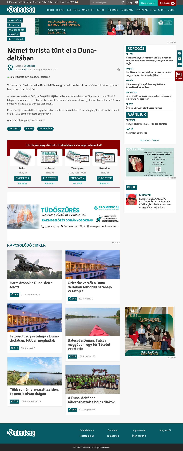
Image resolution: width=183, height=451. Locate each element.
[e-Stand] (179, 76)
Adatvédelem (86, 430)
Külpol (101, 9)
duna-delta (14, 128)
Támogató (77, 168)
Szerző (19, 66)
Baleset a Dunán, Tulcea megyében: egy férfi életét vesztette (89, 345)
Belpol (60, 9)
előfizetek (22, 178)
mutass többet (149, 140)
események (17, 39)
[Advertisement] (149, 260)
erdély (14, 34)
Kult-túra (73, 9)
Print (22, 168)
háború (15, 25)
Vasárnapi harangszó (136, 133)
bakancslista (17, 29)
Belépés (131, 2)
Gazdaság (142, 9)
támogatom (77, 178)
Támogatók (113, 436)
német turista (45, 128)
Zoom (171, 9)
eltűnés (29, 128)
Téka (153, 9)
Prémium (105, 168)
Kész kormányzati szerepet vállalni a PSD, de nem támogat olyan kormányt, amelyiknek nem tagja (149, 61)
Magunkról (165, 430)
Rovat (18, 70)
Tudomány (127, 9)
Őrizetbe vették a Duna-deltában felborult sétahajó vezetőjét (90, 287)
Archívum (113, 430)
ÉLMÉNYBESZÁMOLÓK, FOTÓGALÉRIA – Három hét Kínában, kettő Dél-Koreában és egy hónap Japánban (155, 203)
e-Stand (50, 168)
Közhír (50, 9)
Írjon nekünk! (139, 436)
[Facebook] (179, 53)
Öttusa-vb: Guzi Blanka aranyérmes (144, 108)
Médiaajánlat (87, 436)
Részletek (22, 183)
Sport (162, 9)
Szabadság (29, 66)
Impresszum (139, 430)
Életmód (113, 9)
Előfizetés (165, 3)
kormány (16, 20)
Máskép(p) (88, 9)
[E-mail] (179, 59)
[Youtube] (179, 64)
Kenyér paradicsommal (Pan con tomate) (146, 124)
